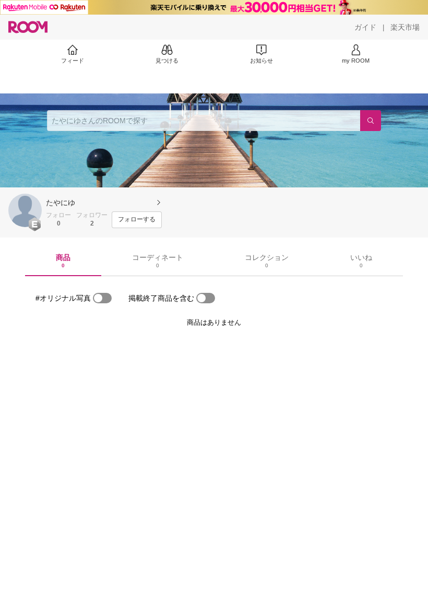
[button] (25, 210)
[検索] (370, 120)
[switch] (102, 298)
